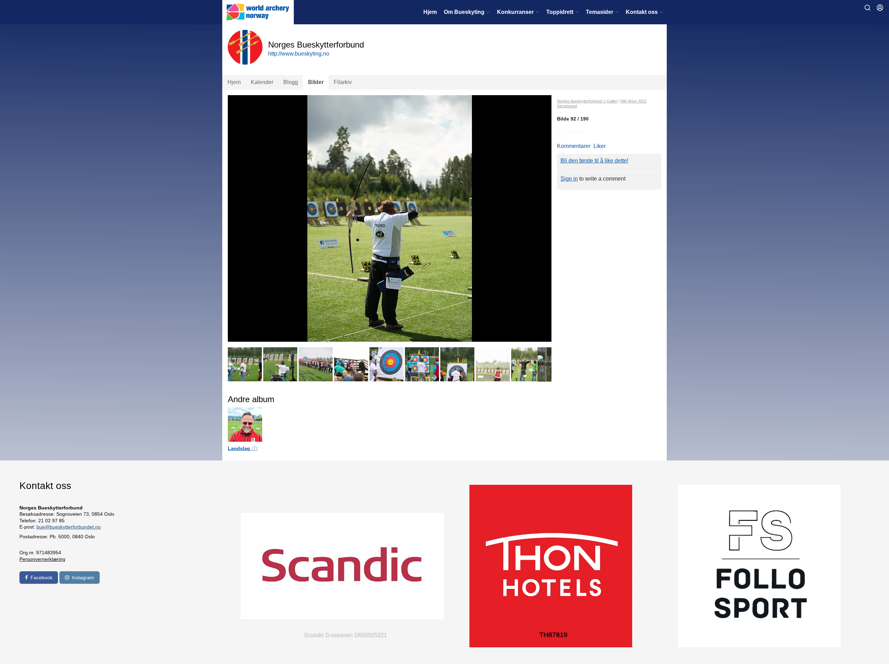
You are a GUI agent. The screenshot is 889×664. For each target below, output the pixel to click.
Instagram (83, 577)
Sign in (569, 179)
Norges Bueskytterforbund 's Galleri (587, 101)
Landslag (243, 448)
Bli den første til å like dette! (594, 161)
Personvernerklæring (42, 559)
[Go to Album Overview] (245, 424)
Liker (599, 146)
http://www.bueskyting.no (298, 54)
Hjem (430, 12)
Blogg (290, 82)
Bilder (316, 82)
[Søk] (867, 7)
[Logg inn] (880, 7)
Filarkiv (343, 82)
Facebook (41, 577)
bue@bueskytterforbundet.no (68, 527)
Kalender (262, 82)
